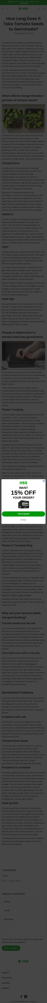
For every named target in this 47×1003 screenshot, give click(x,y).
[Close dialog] (44, 481)
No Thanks (23, 519)
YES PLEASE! (23, 514)
